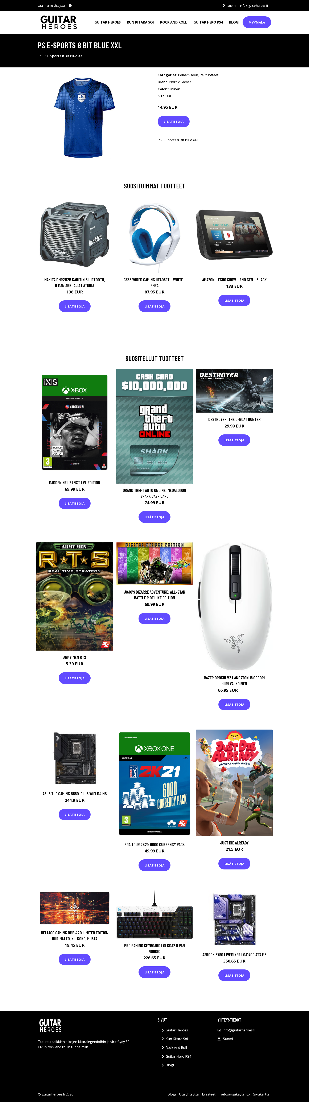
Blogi (234, 22)
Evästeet (208, 1094)
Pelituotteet (209, 75)
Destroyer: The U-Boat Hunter (234, 419)
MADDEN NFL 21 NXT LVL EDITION (74, 482)
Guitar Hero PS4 (208, 22)
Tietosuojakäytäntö (234, 1094)
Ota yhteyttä (189, 1094)
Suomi (231, 6)
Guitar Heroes (107, 22)
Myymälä (257, 22)
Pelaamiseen (188, 75)
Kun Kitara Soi (140, 22)
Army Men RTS (74, 657)
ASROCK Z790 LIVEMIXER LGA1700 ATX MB (234, 954)
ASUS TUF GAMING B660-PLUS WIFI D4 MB (75, 793)
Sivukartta (261, 1094)
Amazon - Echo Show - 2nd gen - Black (234, 279)
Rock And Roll (173, 22)
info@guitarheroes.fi (254, 6)
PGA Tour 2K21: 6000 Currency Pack (154, 844)
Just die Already (234, 842)
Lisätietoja (174, 121)
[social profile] (70, 6)
